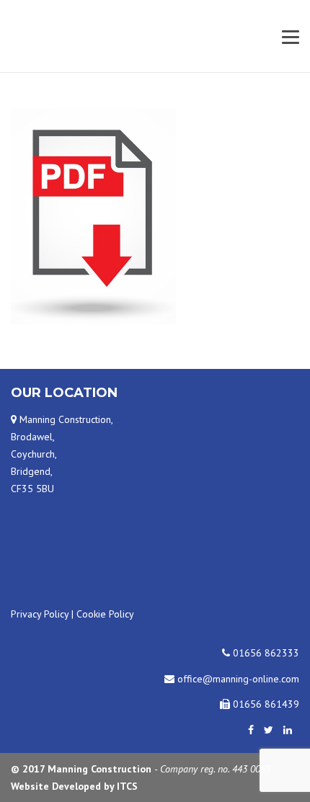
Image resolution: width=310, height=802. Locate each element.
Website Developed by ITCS (74, 786)
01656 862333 (264, 652)
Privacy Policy (39, 613)
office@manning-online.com (236, 678)
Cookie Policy (105, 613)
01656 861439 (264, 704)
